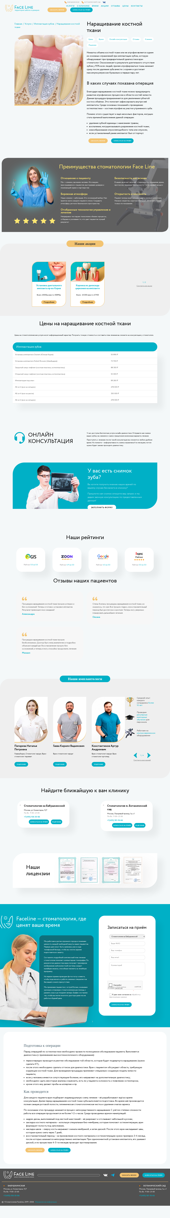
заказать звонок (57, 10)
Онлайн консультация (118, 39)
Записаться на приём (39, 822)
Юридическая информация (46, 1202)
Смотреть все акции (144, 286)
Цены (90, 39)
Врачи (101, 39)
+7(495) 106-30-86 (32, 817)
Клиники (148, 39)
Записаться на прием (120, 1005)
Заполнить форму (102, 507)
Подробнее (49, 302)
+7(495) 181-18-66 (115, 820)
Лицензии (92, 45)
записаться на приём (81, 10)
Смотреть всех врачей (142, 760)
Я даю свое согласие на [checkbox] (125, 995)
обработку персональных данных (125, 995)
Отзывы (136, 39)
